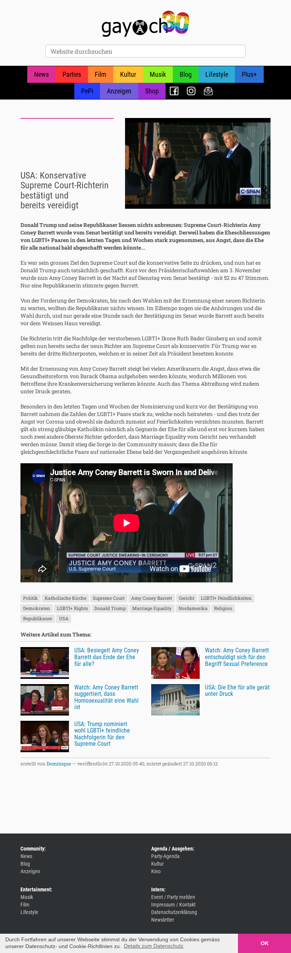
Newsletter (208, 91)
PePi (87, 91)
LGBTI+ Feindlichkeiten (226, 598)
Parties (72, 74)
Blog (186, 74)
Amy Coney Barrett (151, 598)
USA (64, 619)
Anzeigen (119, 91)
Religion (223, 608)
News (41, 74)
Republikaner (37, 619)
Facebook (174, 91)
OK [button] (265, 943)
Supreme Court (109, 598)
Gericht (186, 598)
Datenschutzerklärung (174, 912)
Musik (158, 74)
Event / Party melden (173, 897)
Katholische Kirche (65, 598)
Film (100, 74)
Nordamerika (193, 608)
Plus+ (249, 74)
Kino (156, 871)
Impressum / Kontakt (173, 905)
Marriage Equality (152, 608)
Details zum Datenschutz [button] (153, 946)
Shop (152, 91)
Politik (30, 598)
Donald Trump (110, 608)
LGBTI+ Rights (72, 608)
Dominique (59, 764)
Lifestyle (216, 74)
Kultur (128, 74)
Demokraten (36, 608)
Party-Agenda (165, 856)
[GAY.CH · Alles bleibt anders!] (145, 24)
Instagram (191, 91)
